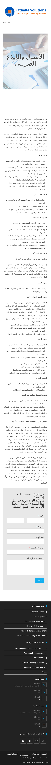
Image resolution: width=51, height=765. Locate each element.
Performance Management (36, 621)
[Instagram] (30, 741)
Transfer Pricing (40, 658)
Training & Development (37, 626)
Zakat (44, 672)
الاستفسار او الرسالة (35, 558)
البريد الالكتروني (36, 547)
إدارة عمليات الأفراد (24, 755)
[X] (43, 741)
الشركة (40, 526)
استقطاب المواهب (12, 754)
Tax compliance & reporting (35, 653)
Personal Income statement (35, 667)
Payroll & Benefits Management (34, 631)
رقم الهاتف (38, 537)
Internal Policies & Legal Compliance (32, 635)
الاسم (41, 516)
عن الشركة (35, 754)
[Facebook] (36, 741)
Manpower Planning (39, 612)
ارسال (39, 580)
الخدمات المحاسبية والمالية (38, 758)
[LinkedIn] (23, 741)
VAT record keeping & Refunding (34, 662)
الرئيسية (44, 754)
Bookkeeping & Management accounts (31, 648)
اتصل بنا (25, 758)
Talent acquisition (39, 616)
